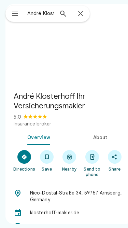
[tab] (37, 137)
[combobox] (40, 13)
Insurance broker (32, 124)
